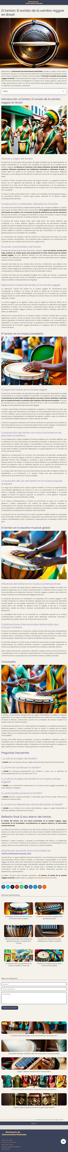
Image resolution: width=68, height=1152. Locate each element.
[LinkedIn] (31, 887)
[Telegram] (35, 887)
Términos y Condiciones (9, 1142)
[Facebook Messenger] (8, 887)
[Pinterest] (17, 887)
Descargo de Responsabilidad (11, 1147)
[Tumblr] (26, 887)
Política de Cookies (7, 1144)
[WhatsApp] (22, 887)
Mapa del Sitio (6, 1149)
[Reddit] (44, 887)
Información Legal (7, 1140)
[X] (12, 887)
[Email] (40, 887)
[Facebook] (3, 887)
